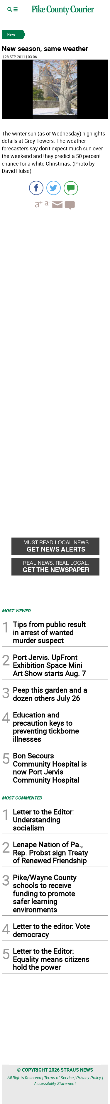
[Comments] (71, 188)
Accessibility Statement (55, 1083)
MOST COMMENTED (22, 798)
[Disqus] (55, 295)
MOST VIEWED (16, 610)
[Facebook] (36, 188)
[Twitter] (53, 188)
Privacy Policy (88, 1077)
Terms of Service (59, 1077)
